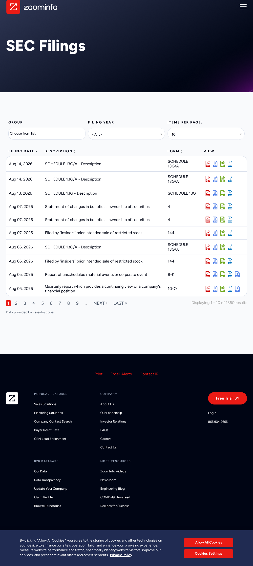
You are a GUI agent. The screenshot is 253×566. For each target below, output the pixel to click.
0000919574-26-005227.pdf (207, 163)
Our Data (40, 471)
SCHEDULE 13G (182, 193)
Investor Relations (113, 421)
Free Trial (224, 398)
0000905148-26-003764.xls (222, 179)
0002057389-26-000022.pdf (207, 206)
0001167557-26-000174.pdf (207, 193)
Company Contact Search (53, 421)
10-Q (172, 288)
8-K (171, 274)
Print (98, 374)
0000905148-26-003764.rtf (215, 179)
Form (173, 151)
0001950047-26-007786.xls (222, 233)
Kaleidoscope (43, 312)
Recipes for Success (114, 506)
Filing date (21, 151)
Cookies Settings (208, 553)
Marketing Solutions (48, 413)
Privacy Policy (121, 555)
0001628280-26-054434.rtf (215, 261)
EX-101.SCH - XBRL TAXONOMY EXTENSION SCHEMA (237, 274)
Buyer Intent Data (46, 430)
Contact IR (149, 374)
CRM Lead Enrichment (50, 439)
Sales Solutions (45, 404)
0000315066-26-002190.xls (222, 247)
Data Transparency (47, 480)
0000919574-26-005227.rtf (215, 163)
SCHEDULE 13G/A (178, 163)
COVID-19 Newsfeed (115, 497)
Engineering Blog (112, 488)
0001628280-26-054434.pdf (207, 261)
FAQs (104, 430)
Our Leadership (111, 413)
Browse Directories (47, 506)
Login (212, 413)
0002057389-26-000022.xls (222, 206)
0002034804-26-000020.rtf (215, 219)
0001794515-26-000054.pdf (207, 274)
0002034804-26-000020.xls (222, 219)
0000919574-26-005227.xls (222, 163)
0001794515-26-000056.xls (222, 288)
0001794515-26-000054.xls (222, 274)
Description (58, 151)
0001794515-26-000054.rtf (215, 274)
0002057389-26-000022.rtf (215, 206)
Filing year (101, 122)
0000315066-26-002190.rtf (215, 247)
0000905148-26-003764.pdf (207, 179)
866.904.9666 (218, 422)
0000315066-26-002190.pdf (207, 247)
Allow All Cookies (208, 542)
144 (171, 232)
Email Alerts (121, 374)
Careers (105, 439)
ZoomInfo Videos (113, 471)
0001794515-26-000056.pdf (207, 288)
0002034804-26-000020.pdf (207, 219)
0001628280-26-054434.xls (222, 261)
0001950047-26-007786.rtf (215, 233)
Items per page (184, 122)
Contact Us (108, 447)
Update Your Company (50, 488)
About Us (107, 404)
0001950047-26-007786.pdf (207, 233)
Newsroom (108, 480)
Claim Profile (43, 497)
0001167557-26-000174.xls (222, 193)
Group (15, 122)
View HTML (230, 163)
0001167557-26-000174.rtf (215, 193)
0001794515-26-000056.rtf (215, 288)
